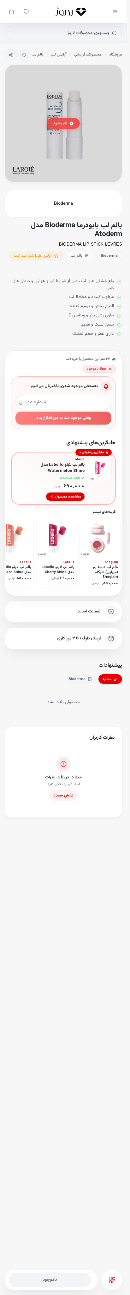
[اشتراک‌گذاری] (11, 55)
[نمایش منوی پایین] (112, 1280)
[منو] (115, 11)
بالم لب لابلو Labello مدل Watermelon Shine (62, 468)
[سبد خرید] (11, 11)
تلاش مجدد (63, 795)
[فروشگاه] (71, 11)
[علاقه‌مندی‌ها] (26, 11)
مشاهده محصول (68, 496)
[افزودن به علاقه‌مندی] (24, 55)
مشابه (107, 679)
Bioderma (77, 679)
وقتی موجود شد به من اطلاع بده (63, 418)
